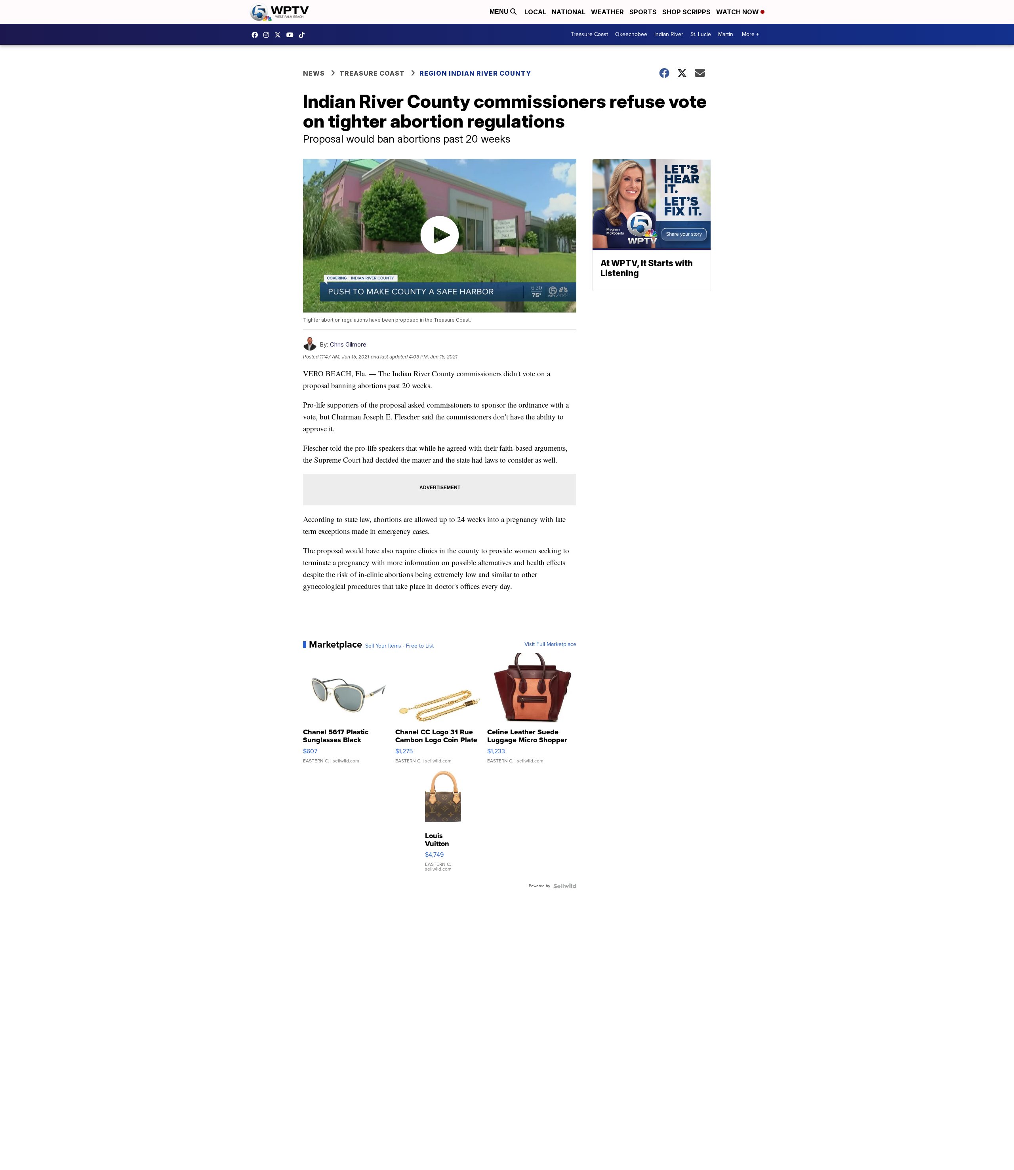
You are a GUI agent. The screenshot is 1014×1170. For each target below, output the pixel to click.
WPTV (279, 35)
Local (535, 12)
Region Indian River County (475, 73)
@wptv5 (304, 35)
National (568, 12)
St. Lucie (700, 34)
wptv (268, 35)
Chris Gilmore (348, 344)
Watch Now (738, 12)
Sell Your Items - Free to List (399, 646)
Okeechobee (631, 34)
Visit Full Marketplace (550, 644)
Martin (725, 34)
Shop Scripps (686, 12)
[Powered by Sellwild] (564, 886)
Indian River (668, 34)
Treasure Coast (589, 34)
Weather (607, 12)
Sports (643, 12)
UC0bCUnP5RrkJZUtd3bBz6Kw (291, 35)
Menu (500, 11)
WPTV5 (257, 35)
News (314, 73)
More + (750, 34)
